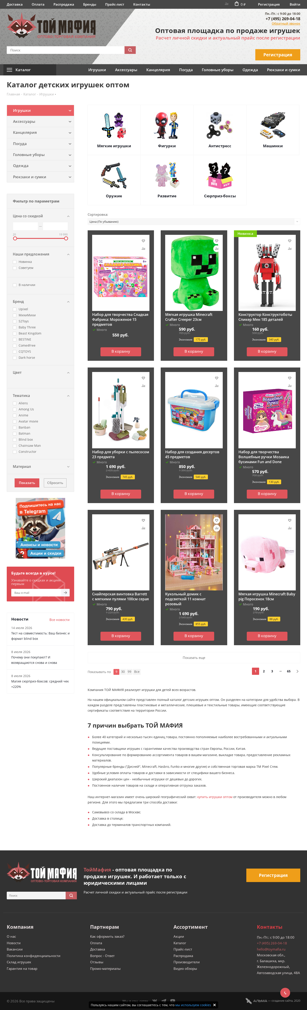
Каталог (180, 943)
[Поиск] (130, 50)
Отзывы (96, 962)
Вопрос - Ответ (102, 955)
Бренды (89, 4)
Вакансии (15, 949)
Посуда (186, 69)
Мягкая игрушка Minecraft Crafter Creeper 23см (188, 317)
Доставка (15, 4)
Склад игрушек (19, 962)
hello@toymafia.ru (271, 949)
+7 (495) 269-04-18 (283, 18)
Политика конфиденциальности (33, 955)
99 (129, 671)
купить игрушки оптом (214, 797)
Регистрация (269, 4)
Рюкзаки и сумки (283, 69)
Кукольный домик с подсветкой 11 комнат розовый (185, 599)
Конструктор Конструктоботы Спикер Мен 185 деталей (265, 317)
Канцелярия (158, 69)
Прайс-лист (114, 4)
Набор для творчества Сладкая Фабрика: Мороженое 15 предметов (120, 319)
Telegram (163, 1001)
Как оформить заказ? (107, 936)
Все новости (59, 619)
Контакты (141, 4)
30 (123, 671)
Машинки (273, 146)
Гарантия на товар (22, 968)
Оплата (38, 4)
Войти (295, 4)
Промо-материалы (105, 968)
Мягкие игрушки (114, 146)
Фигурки (167, 146)
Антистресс (220, 146)
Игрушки (97, 69)
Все (137, 671)
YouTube (172, 1001)
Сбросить (55, 482)
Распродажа (63, 4)
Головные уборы (218, 69)
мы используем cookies (193, 1005)
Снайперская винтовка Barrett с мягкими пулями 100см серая (120, 596)
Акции (179, 936)
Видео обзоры (185, 968)
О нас (11, 936)
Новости (14, 943)
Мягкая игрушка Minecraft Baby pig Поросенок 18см (266, 596)
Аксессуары (126, 69)
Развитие (167, 196)
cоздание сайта (282, 1001)
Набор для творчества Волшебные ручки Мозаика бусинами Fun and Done (263, 456)
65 (289, 671)
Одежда (250, 69)
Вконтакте (154, 1001)
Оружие (114, 196)
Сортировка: (98, 214)
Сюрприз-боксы (220, 196)
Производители (187, 962)
